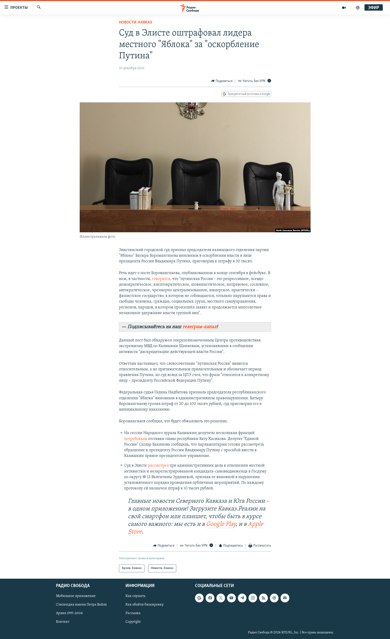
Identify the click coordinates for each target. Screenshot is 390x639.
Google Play (221, 524)
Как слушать (135, 596)
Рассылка (133, 613)
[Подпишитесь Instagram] (252, 598)
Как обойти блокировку (144, 604)
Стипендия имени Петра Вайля (81, 604)
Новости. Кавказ (135, 23)
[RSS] (263, 598)
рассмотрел (158, 466)
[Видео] (344, 7)
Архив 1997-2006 (69, 613)
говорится (161, 279)
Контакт (62, 622)
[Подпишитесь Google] (199, 598)
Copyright (133, 622)
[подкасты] (357, 7)
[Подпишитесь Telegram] (242, 598)
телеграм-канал (199, 326)
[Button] (222, 81)
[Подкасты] (274, 598)
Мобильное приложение (76, 596)
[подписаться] (285, 598)
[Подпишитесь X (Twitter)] (220, 598)
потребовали (135, 439)
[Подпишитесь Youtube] (231, 598)
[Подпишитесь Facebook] (210, 598)
